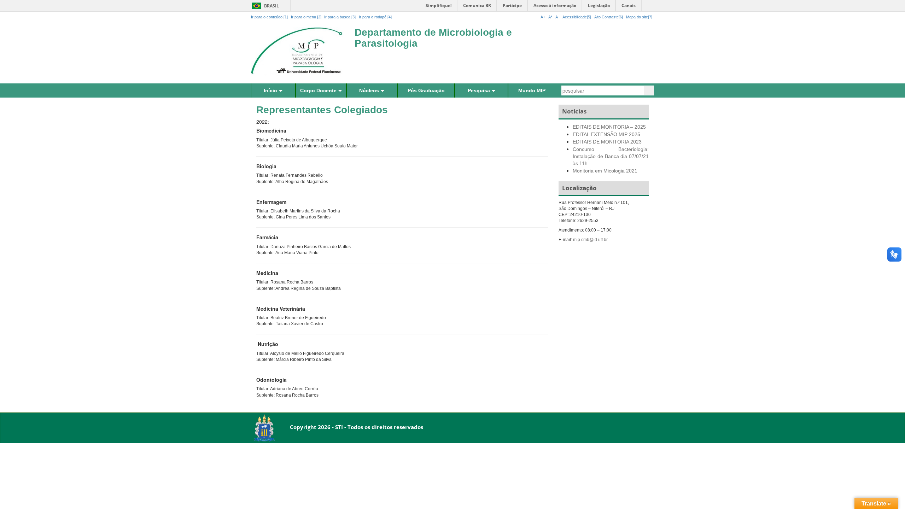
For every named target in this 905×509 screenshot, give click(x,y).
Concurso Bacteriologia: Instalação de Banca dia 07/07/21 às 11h (611, 156)
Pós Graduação (426, 90)
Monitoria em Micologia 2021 (605, 171)
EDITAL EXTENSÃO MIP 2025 (606, 134)
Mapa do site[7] (639, 17)
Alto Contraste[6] (608, 17)
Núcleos (369, 90)
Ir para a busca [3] (340, 17)
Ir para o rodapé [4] (375, 17)
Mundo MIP (531, 90)
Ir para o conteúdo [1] (269, 17)
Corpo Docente (318, 90)
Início (270, 90)
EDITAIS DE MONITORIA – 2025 (609, 127)
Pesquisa (479, 90)
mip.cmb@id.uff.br (590, 239)
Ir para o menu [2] (306, 17)
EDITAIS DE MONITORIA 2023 (607, 142)
